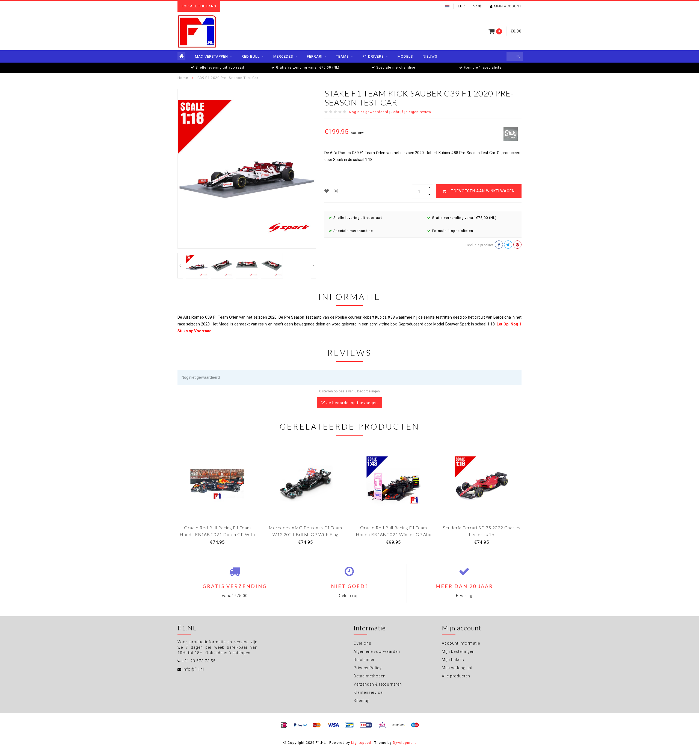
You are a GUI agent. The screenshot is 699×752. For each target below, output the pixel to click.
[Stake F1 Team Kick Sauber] (511, 133)
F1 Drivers (373, 56)
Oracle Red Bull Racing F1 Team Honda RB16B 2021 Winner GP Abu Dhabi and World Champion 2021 (393, 534)
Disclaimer (364, 659)
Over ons (362, 643)
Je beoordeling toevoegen (351, 403)
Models (405, 56)
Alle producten (456, 676)
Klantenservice (368, 692)
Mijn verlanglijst (457, 668)
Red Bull (251, 56)
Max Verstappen (211, 56)
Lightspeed (361, 743)
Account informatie (461, 643)
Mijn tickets (453, 659)
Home (182, 78)
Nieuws (430, 56)
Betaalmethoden (370, 676)
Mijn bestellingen (458, 651)
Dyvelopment (404, 743)
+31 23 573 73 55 (199, 661)
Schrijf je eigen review (411, 112)
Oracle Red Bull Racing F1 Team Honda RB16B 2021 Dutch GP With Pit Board (217, 534)
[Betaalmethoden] (284, 725)
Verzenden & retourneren (378, 684)
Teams (342, 56)
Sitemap (362, 700)
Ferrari (314, 56)
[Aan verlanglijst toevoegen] (326, 191)
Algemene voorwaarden (377, 651)
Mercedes (283, 56)
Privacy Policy (368, 668)
